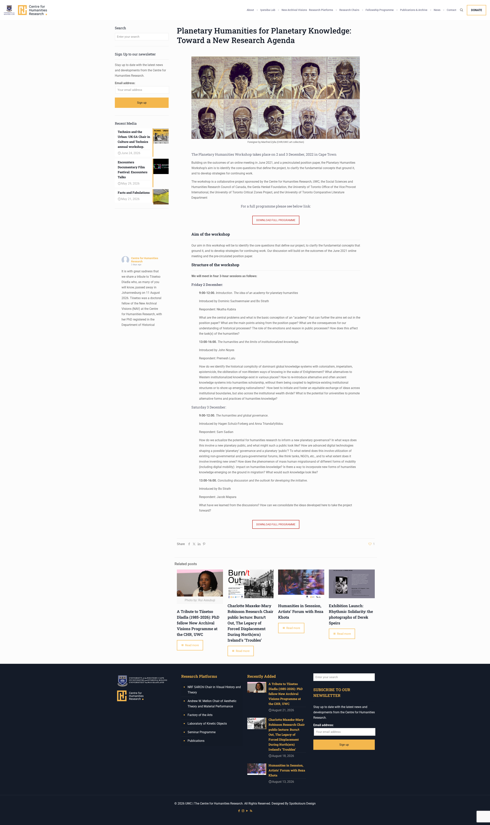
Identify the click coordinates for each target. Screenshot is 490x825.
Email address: (125, 83)
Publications (196, 741)
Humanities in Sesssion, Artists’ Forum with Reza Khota (300, 611)
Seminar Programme (202, 732)
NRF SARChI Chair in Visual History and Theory (214, 689)
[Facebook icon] (239, 811)
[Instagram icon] (243, 811)
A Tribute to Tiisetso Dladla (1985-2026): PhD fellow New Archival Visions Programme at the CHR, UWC (198, 623)
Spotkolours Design (302, 803)
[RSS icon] (251, 811)
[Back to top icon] (472, 817)
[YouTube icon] (247, 811)
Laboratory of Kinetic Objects (207, 723)
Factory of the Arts (200, 715)
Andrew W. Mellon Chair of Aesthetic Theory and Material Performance (212, 703)
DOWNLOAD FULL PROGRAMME (275, 220)
